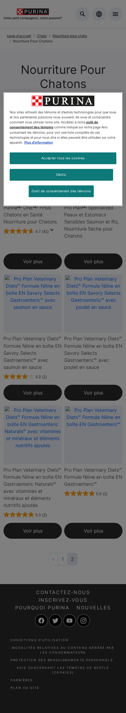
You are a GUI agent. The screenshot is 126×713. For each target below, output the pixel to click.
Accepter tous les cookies (63, 158)
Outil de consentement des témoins (61, 191)
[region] (63, 149)
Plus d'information (38, 142)
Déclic (61, 174)
